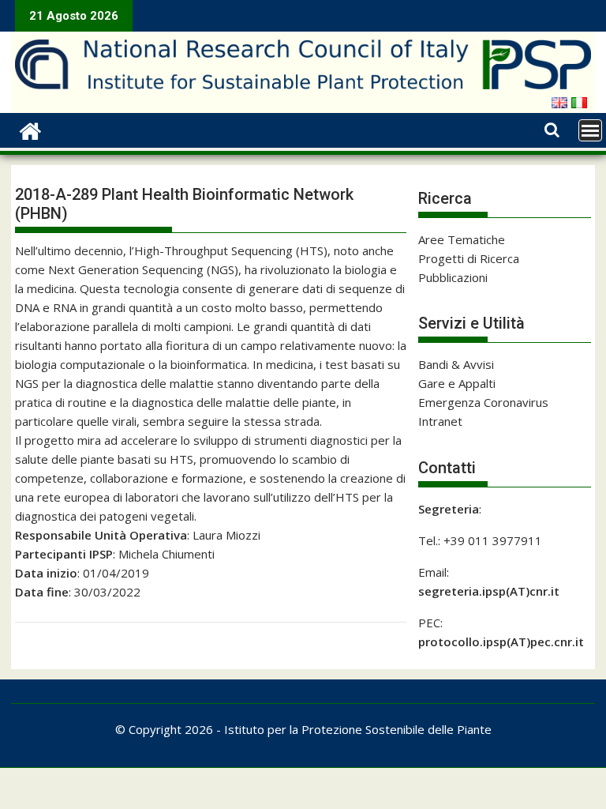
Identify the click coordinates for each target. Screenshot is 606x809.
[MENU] (590, 130)
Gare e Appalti (457, 383)
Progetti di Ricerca (468, 258)
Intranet (440, 421)
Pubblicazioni (453, 277)
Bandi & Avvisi (456, 364)
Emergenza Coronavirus (483, 402)
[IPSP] (30, 129)
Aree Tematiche (461, 239)
